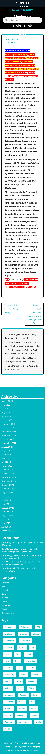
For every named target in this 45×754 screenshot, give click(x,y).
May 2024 (5, 504)
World (7, 729)
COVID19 (8, 647)
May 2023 (5, 523)
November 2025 (8, 435)
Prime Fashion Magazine (15, 747)
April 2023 (6, 527)
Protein (22, 708)
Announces (10, 627)
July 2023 (5, 519)
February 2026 (8, 424)
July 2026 (5, 405)
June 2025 (6, 454)
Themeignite (34, 747)
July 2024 (5, 496)
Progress (8, 708)
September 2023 (8, 511)
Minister (31, 681)
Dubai (28, 654)
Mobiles (8, 688)
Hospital (36, 674)
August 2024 (7, 492)
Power (36, 695)
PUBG (33, 708)
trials (38, 722)
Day (17, 654)
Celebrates (25, 627)
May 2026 (5, 412)
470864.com (22, 10)
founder (8, 668)
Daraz (7, 654)
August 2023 (7, 515)
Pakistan (23, 695)
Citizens (23, 634)
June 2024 (6, 500)
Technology (6, 605)
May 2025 (5, 458)
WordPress (21, 750)
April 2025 (6, 462)
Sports (4, 601)
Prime (21, 702)
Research (21, 715)
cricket (22, 647)
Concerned (9, 640)
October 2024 (7, 485)
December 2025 (8, 431)
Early (7, 661)
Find (17, 661)
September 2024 (8, 489)
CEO (39, 627)
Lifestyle (21, 45)
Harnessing (10, 674)
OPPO (31, 688)
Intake (18, 681)
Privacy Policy (33, 750)
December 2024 (8, 477)
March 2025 (6, 466)
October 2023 (7, 508)
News (3, 594)
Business (5, 582)
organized (9, 695)
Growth (30, 668)
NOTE (20, 688)
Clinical (36, 634)
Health (4, 586)
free (19, 668)
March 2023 (6, 530)
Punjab (8, 715)
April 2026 (6, 416)
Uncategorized (7, 613)
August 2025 (7, 447)
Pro (32, 702)
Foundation (30, 661)
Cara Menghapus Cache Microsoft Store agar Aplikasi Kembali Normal (21, 563)
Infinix (7, 681)
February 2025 (8, 469)
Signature (9, 722)
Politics (4, 598)
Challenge (9, 634)
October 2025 (7, 439)
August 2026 (7, 401)
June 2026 (6, 408)
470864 (11, 42)
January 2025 (7, 473)
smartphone (24, 722)
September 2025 (8, 443)
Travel (4, 609)
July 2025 (5, 450)
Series (34, 715)
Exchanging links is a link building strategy (11, 309)
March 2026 (6, 420)
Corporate (25, 640)
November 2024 (8, 481)
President (9, 702)
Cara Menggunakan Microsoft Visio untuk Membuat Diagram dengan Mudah (19, 550)
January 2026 (7, 428)
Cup (32, 647)
